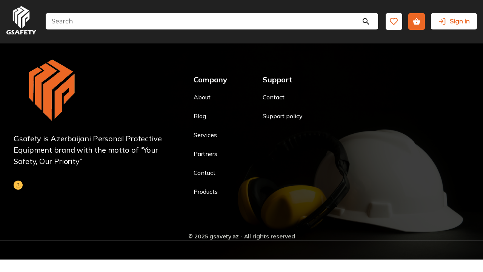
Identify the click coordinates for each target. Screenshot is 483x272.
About (202, 97)
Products (206, 191)
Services (205, 135)
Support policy (283, 116)
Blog (200, 116)
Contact (204, 172)
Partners (205, 154)
